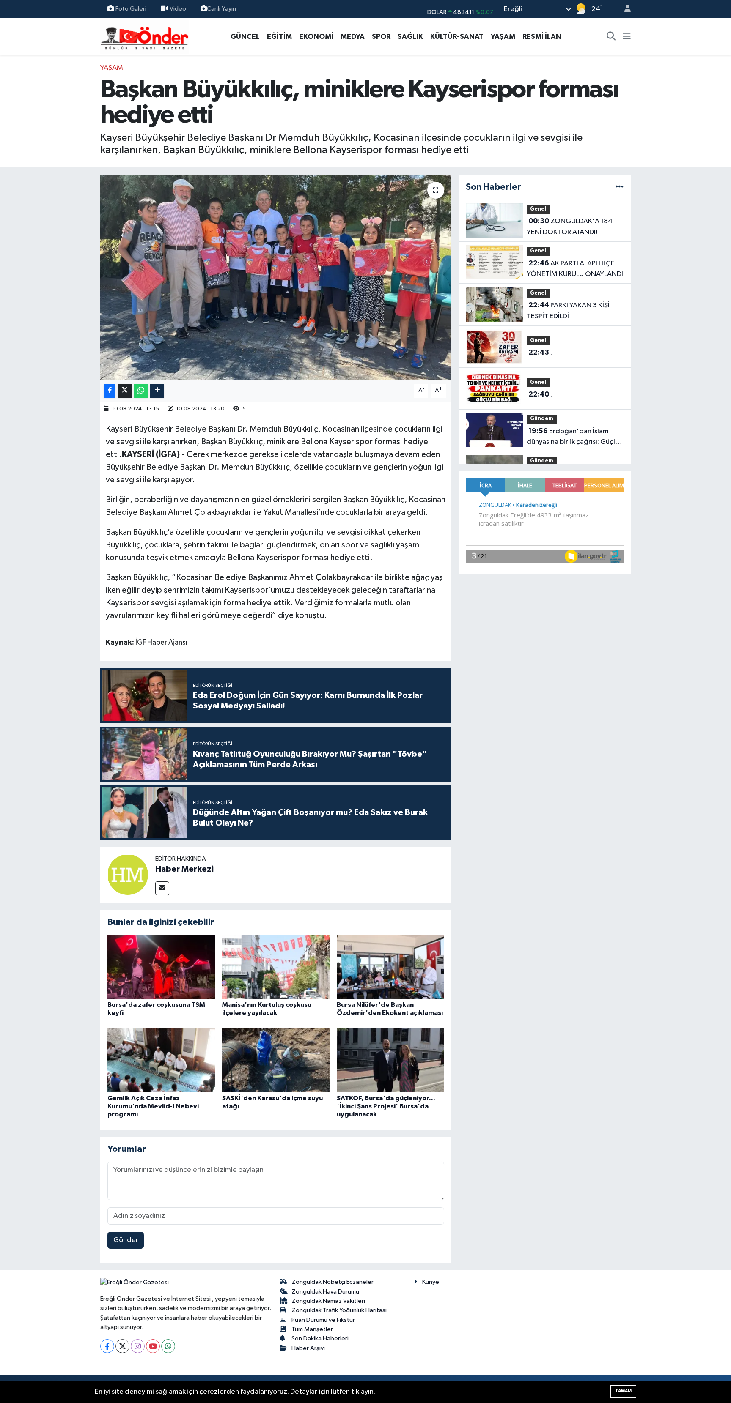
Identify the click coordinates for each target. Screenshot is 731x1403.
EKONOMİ (316, 36)
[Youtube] (153, 1346)
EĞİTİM (279, 36)
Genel (538, 209)
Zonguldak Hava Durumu (325, 1291)
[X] (122, 1346)
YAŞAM (503, 36)
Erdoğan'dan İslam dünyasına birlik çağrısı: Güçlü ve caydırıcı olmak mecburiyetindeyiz (573, 437)
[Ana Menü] (627, 36)
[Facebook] (107, 1346)
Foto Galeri (130, 8)
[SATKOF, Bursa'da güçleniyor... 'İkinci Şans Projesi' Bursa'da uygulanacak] (390, 1060)
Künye (430, 1282)
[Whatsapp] (168, 1346)
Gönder (125, 1240)
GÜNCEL (245, 36)
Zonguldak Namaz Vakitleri (328, 1301)
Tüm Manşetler (312, 1329)
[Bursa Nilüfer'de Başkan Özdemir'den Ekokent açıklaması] (390, 966)
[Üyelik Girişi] (624, 9)
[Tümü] (620, 187)
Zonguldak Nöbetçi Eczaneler (332, 1282)
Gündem (541, 418)
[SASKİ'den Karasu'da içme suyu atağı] (276, 1060)
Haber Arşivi (308, 1348)
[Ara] (611, 36)
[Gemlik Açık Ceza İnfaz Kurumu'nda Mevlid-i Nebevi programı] (161, 1060)
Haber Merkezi (184, 869)
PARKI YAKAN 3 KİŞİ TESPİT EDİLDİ (568, 310)
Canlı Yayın (221, 8)
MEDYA (353, 36)
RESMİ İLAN (541, 36)
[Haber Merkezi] (127, 874)
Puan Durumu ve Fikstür (323, 1320)
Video (178, 8)
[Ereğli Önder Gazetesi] (144, 36)
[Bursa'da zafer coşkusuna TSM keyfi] (161, 966)
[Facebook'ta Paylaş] (109, 391)
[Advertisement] (63, 189)
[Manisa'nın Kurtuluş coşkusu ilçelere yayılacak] (276, 966)
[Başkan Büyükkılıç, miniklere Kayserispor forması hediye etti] (276, 277)
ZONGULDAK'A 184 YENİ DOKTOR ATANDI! (570, 226)
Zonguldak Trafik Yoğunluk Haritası (339, 1310)
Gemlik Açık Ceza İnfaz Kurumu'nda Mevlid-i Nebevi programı (153, 1106)
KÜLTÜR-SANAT (457, 36)
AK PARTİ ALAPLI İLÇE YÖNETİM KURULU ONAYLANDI (575, 269)
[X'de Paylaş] (125, 391)
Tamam (623, 1391)
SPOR (381, 36)
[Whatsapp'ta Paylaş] (141, 391)
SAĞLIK (410, 36)
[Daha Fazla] (157, 391)
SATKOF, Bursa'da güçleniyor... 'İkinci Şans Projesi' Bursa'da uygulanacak (386, 1106)
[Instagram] (138, 1346)
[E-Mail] (162, 888)
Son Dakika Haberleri (320, 1338)
